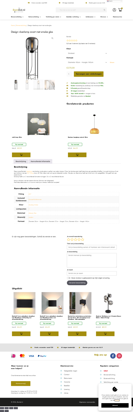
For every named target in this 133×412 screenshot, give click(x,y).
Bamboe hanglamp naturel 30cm (78, 137)
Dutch (110, 1)
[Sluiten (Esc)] (2, 408)
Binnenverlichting (16, 17)
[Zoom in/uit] (16, 408)
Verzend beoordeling (77, 283)
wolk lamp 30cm (17, 137)
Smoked (31, 205)
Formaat (69, 58)
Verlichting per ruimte (52, 17)
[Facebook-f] (113, 356)
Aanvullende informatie (40, 161)
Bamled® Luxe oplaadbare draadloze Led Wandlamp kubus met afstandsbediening (51, 318)
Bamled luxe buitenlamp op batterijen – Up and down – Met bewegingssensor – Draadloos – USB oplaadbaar (80, 318)
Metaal (31, 213)
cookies (117, 400)
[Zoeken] (104, 9)
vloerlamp (29, 171)
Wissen (112, 62)
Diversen (103, 17)
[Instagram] (119, 356)
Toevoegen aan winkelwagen (89, 74)
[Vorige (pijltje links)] (2, 411)
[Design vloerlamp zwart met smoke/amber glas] (33, 58)
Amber (36, 205)
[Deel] (7, 408)
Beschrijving (21, 161)
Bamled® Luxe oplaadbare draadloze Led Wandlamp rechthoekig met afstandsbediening (23, 318)
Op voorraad (19, 144)
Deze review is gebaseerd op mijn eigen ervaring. (90, 278)
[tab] (21, 161)
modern (31, 217)
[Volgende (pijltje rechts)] (7, 411)
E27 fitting (30, 173)
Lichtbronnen (89, 17)
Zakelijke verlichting (72, 17)
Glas (34, 213)
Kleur (68, 49)
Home (13, 25)
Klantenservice (117, 17)
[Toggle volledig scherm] (11, 408)
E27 (30, 194)
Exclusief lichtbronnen (35, 199)
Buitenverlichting (34, 17)
